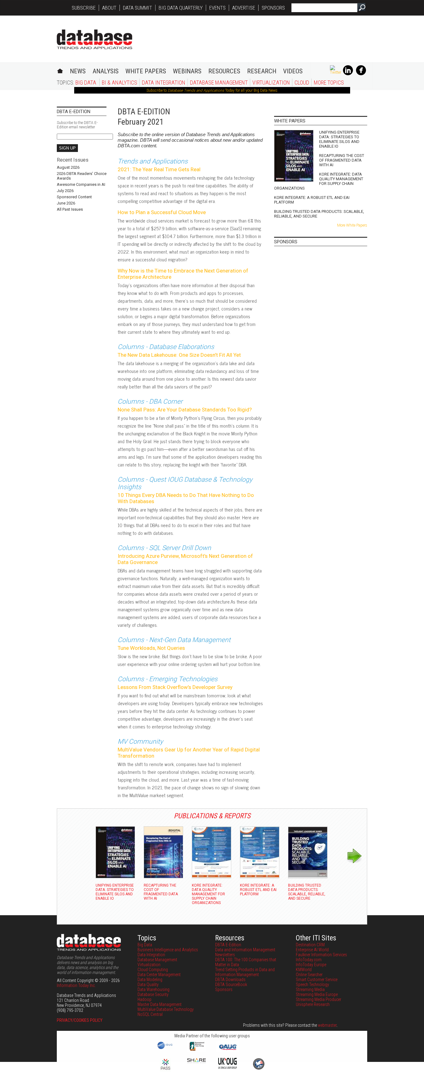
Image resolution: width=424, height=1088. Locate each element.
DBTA (94, 39)
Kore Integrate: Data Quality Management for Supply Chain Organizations (318, 181)
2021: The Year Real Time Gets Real (159, 169)
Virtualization (271, 82)
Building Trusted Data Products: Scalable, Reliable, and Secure (319, 213)
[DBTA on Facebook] (361, 74)
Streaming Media (310, 989)
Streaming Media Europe (317, 994)
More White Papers (352, 225)
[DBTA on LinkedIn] (348, 74)
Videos (293, 71)
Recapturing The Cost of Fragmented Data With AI (341, 160)
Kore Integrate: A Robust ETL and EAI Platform (312, 199)
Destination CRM (310, 944)
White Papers (145, 71)
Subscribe (84, 8)
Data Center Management (159, 974)
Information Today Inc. (76, 985)
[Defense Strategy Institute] (258, 1068)
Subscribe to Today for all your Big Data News (212, 90)
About (109, 8)
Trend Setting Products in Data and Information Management (245, 972)
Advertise (243, 8)
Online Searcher (309, 974)
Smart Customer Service (316, 979)
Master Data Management (160, 1004)
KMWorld (304, 969)
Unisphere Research (313, 1004)
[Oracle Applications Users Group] (227, 1050)
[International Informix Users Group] (196, 1050)
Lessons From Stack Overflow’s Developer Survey (175, 687)
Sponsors (273, 8)
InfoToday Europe (311, 964)
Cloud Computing (153, 969)
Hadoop (144, 999)
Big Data (85, 82)
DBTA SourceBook (231, 984)
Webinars (187, 71)
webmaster (327, 1025)
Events (217, 8)
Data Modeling (150, 979)
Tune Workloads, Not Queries (151, 648)
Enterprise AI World (312, 949)
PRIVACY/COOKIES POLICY (79, 1020)
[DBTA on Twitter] (335, 72)
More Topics (329, 82)
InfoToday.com (309, 959)
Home (60, 70)
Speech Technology (312, 984)
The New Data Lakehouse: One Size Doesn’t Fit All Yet (179, 355)
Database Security (153, 994)
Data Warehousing (153, 989)
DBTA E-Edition (228, 944)
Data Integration (163, 82)
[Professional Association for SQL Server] (165, 1070)
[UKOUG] (227, 1067)
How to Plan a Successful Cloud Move (162, 212)
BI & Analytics (119, 82)
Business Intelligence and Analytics (168, 949)
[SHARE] (196, 1061)
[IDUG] (165, 1048)
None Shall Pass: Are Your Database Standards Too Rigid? (185, 409)
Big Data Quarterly (181, 8)
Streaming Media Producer (318, 999)
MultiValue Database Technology (166, 1009)
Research (261, 71)
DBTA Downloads (230, 979)
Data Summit (137, 8)
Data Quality (148, 984)
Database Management (219, 82)
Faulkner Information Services (321, 954)
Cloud (302, 82)
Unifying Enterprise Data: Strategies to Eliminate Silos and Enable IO (339, 139)
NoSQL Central (150, 1014)
